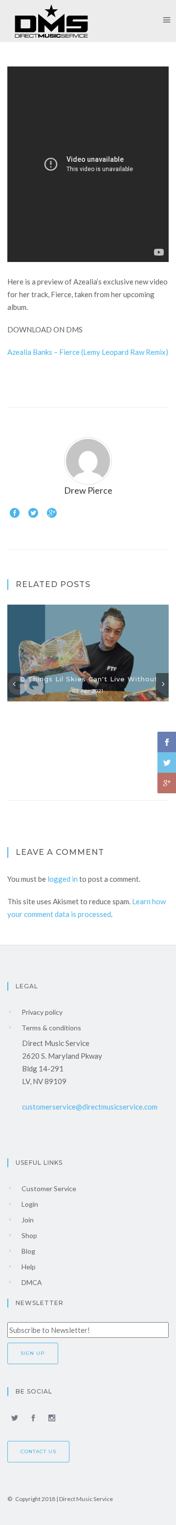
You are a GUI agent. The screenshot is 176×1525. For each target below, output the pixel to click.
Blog (27, 1251)
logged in (62, 878)
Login (29, 1204)
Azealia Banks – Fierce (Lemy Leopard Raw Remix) (87, 352)
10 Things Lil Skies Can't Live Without (88, 679)
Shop (28, 1235)
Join (27, 1220)
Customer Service (48, 1188)
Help (28, 1267)
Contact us (38, 1451)
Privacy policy (41, 1012)
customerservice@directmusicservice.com (89, 1106)
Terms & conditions (50, 1028)
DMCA (31, 1282)
